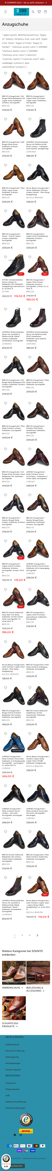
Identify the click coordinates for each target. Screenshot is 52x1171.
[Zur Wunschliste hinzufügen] (5, 73)
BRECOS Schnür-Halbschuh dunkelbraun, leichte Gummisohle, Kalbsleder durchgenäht (37, 714)
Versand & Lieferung (15, 1051)
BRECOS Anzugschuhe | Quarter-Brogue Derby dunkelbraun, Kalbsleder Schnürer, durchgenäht (35, 521)
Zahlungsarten (12, 1057)
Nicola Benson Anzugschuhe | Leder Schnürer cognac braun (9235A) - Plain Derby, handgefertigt (13, 668)
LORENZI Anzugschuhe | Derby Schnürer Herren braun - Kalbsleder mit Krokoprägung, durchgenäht (38, 567)
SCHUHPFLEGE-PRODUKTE (10, 1025)
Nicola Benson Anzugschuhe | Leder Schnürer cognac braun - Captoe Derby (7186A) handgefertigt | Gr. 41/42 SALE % (38, 905)
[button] (5, 12)
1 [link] (14, 935)
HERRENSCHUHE (11, 987)
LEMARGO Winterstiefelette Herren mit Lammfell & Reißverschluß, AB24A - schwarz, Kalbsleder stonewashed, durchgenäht (13, 336)
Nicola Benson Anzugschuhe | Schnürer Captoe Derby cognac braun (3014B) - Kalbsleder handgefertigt (38, 760)
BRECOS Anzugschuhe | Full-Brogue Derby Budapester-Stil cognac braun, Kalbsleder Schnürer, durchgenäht (13, 99)
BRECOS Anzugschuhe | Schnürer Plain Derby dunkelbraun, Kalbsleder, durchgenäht (35, 429)
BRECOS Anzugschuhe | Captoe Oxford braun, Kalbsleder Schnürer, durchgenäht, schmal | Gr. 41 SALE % (37, 284)
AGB (8, 1095)
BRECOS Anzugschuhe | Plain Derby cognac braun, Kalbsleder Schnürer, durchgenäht (13, 191)
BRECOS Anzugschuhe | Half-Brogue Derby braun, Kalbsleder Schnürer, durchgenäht (13, 145)
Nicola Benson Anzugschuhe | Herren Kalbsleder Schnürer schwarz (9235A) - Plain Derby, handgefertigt (38, 191)
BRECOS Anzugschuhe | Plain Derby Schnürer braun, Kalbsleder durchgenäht (37, 382)
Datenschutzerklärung (16, 1101)
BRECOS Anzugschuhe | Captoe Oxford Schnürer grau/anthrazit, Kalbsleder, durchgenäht (36, 616)
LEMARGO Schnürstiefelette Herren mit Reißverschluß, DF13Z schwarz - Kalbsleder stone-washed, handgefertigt (37, 145)
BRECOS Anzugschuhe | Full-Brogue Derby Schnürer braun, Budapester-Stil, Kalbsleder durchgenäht (13, 475)
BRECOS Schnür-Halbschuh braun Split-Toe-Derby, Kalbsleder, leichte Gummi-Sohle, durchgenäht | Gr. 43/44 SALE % (12, 617)
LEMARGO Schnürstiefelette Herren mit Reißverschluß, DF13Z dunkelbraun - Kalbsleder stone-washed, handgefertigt (37, 336)
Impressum (11, 1083)
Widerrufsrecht (12, 1089)
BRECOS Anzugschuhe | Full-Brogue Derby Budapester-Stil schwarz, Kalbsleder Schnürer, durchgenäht (13, 383)
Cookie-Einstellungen (15, 1108)
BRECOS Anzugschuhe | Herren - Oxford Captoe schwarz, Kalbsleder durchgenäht (11, 237)
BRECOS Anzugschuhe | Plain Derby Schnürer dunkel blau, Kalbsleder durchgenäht (37, 857)
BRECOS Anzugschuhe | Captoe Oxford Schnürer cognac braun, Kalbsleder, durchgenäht (36, 99)
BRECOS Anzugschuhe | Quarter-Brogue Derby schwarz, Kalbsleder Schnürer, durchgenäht (13, 521)
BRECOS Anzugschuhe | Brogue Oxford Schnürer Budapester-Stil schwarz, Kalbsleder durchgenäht (11, 714)
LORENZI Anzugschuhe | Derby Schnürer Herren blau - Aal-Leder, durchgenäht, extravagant (37, 812)
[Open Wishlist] (39, 12)
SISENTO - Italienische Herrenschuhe (29, 1158)
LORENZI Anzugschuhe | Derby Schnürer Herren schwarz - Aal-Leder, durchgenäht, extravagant (12, 812)
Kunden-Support (13, 1069)
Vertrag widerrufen (14, 1165)
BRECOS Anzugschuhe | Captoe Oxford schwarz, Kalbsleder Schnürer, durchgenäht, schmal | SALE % (13, 568)
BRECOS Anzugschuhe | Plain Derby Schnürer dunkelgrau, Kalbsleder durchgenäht (37, 667)
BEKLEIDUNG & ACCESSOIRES (34, 989)
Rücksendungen (13, 1063)
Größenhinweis (12, 1044)
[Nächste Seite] (37, 935)
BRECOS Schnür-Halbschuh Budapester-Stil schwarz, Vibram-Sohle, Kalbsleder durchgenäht (12, 858)
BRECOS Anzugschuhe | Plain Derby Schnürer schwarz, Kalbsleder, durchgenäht (13, 428)
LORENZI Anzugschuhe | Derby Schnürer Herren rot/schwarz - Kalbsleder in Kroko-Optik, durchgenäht (37, 475)
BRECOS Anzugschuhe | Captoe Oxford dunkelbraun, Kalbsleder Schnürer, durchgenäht (37, 237)
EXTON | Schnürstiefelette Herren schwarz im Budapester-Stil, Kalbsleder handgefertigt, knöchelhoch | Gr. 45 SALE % (13, 284)
